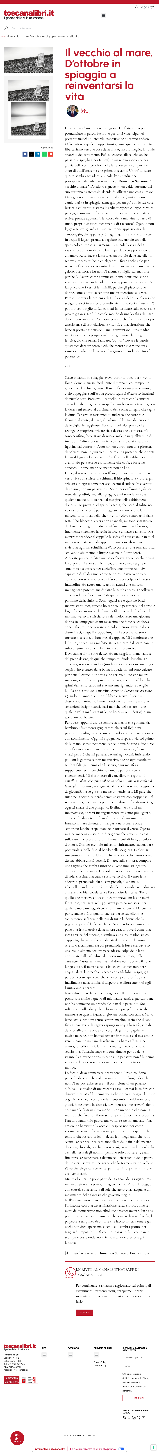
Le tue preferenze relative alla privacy (93, 1449)
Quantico (91, 1435)
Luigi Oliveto (85, 111)
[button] (103, 15)
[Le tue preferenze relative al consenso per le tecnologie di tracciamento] (154, 1448)
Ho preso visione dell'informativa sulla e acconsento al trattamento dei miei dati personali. (136, 1382)
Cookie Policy (100, 1365)
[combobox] (28, 28)
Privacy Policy (100, 1362)
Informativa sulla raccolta (50, 1449)
